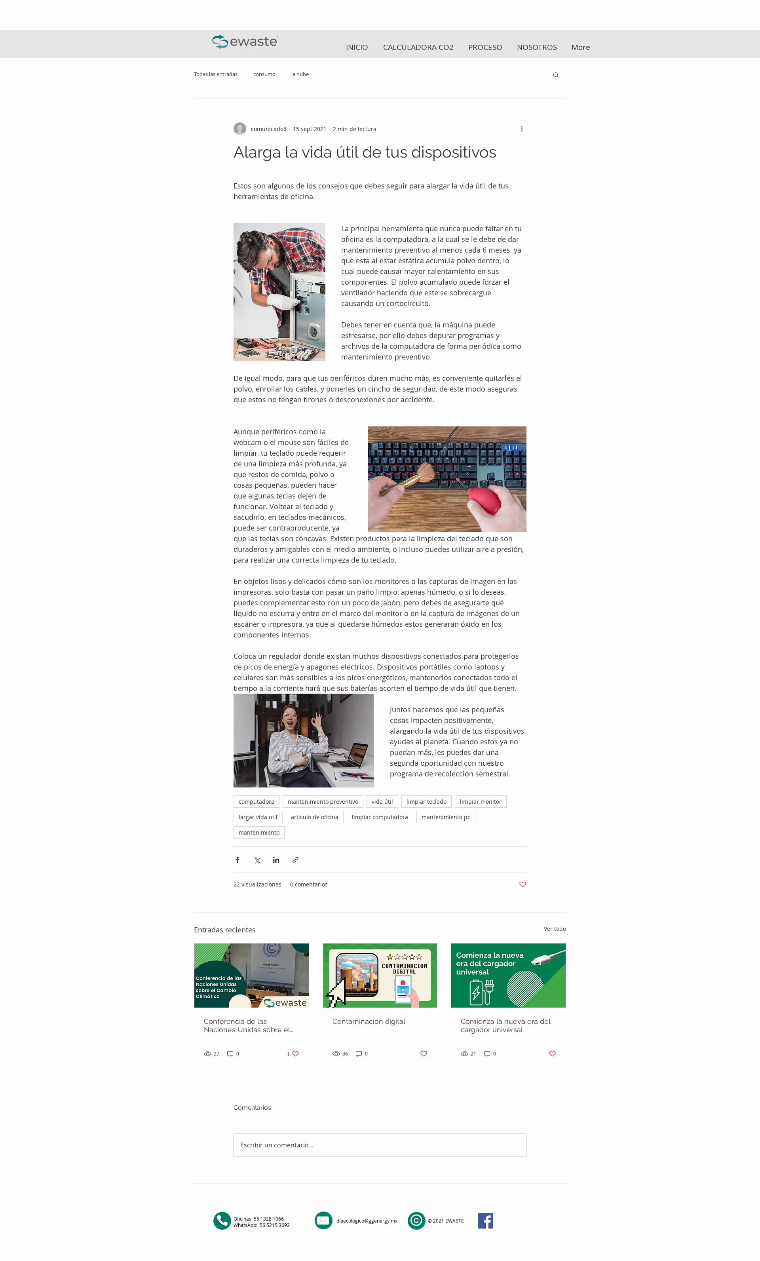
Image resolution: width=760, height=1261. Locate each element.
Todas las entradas (216, 74)
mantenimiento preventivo (323, 801)
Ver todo (555, 928)
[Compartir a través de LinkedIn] (276, 859)
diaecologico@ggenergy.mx (366, 1220)
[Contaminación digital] (380, 975)
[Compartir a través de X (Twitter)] (256, 859)
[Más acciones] (521, 128)
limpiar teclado (426, 801)
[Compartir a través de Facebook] (237, 859)
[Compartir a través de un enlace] (295, 859)
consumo (264, 74)
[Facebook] (485, 1221)
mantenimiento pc (446, 817)
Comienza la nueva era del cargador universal (505, 1025)
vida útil (382, 801)
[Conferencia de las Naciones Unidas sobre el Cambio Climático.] (251, 975)
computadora (256, 801)
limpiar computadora (380, 817)
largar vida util (258, 817)
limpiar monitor (481, 801)
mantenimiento (259, 832)
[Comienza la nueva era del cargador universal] (508, 975)
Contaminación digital (368, 1021)
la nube (300, 74)
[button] (556, 74)
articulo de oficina (314, 817)
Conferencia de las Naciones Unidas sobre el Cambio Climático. (247, 1025)
